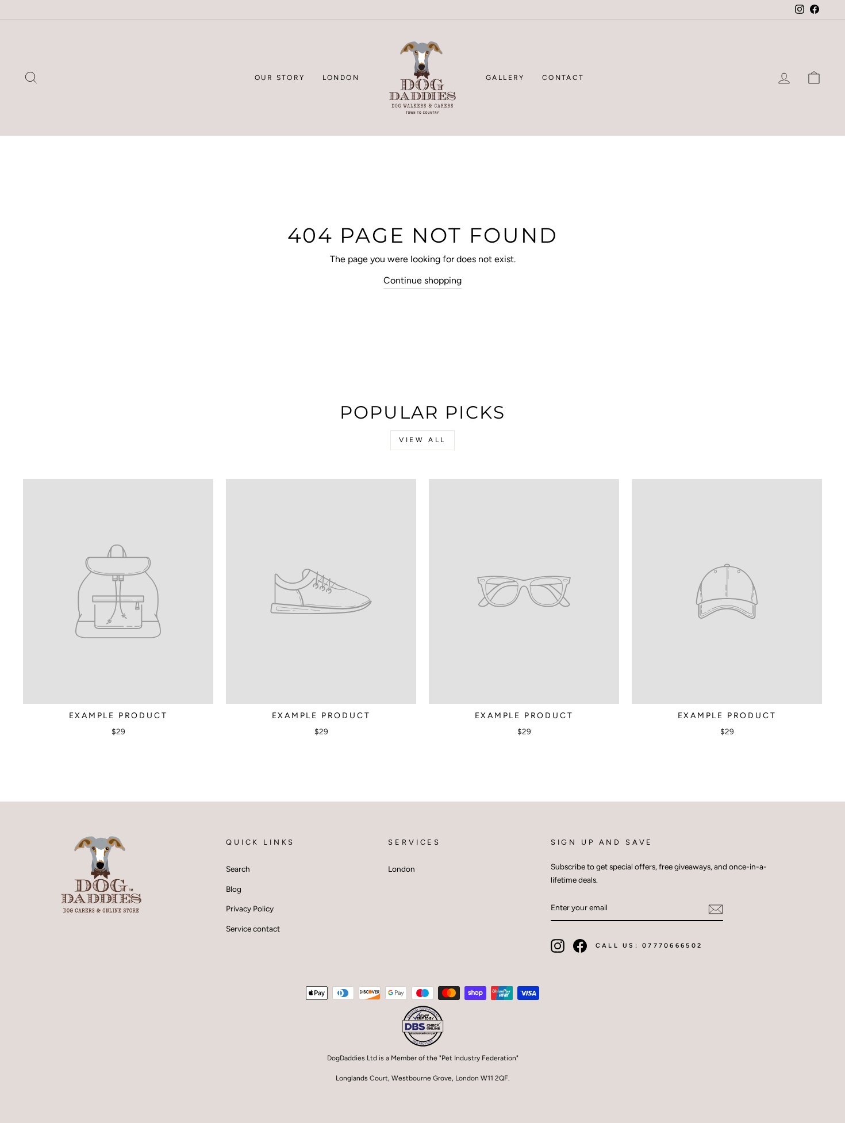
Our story (280, 78)
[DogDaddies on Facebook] (580, 945)
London (340, 78)
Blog (233, 889)
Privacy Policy (250, 908)
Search (238, 868)
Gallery (505, 78)
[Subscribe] (715, 908)
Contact (563, 78)
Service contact (253, 928)
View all (422, 440)
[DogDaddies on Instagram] (557, 945)
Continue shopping (422, 280)
